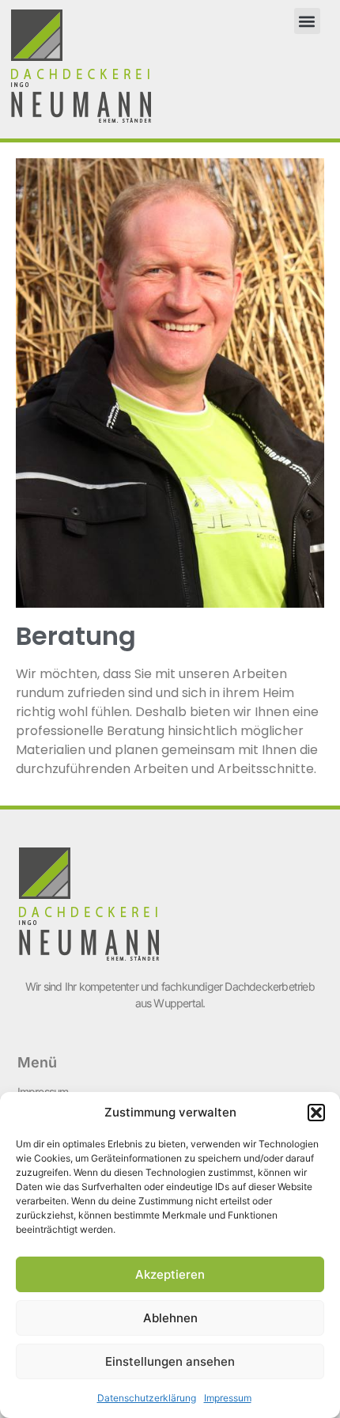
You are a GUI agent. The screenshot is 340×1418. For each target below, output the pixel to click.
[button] (316, 1112)
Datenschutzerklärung (146, 1398)
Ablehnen (170, 1317)
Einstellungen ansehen (170, 1361)
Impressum (227, 1398)
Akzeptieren (170, 1274)
